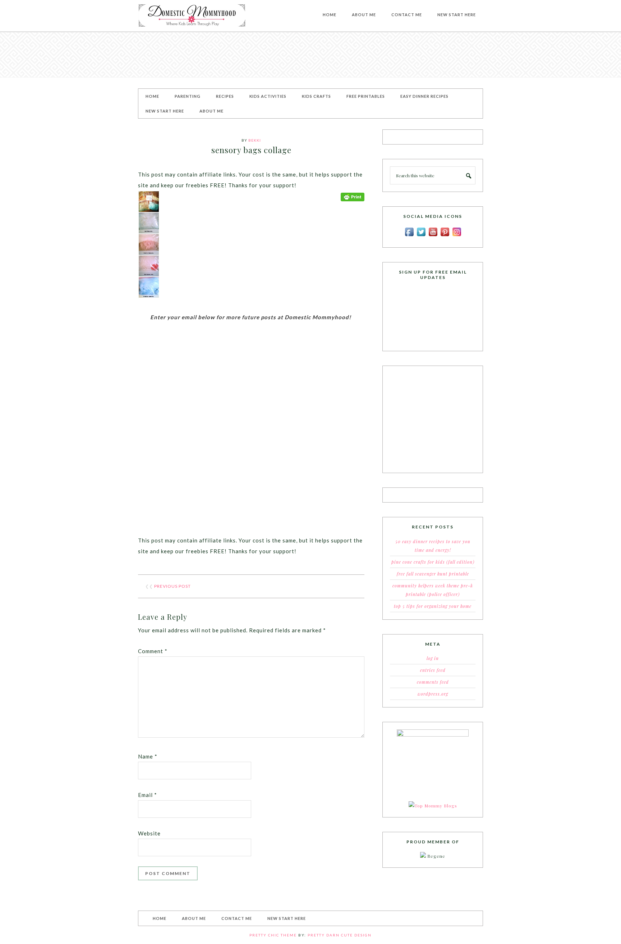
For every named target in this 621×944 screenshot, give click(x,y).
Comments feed (433, 682)
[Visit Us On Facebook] (409, 236)
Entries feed (433, 670)
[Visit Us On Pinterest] (445, 236)
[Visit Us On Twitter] (421, 236)
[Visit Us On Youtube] (433, 236)
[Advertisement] (310, 54)
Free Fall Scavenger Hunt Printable (433, 574)
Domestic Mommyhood (192, 16)
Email (147, 795)
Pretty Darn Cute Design (340, 935)
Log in (433, 658)
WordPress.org (433, 694)
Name (147, 756)
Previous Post (172, 586)
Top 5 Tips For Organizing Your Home (433, 606)
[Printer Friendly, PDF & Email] (352, 196)
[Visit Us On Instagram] (457, 236)
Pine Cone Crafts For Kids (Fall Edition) (432, 562)
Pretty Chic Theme (273, 935)
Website (149, 833)
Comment (152, 651)
